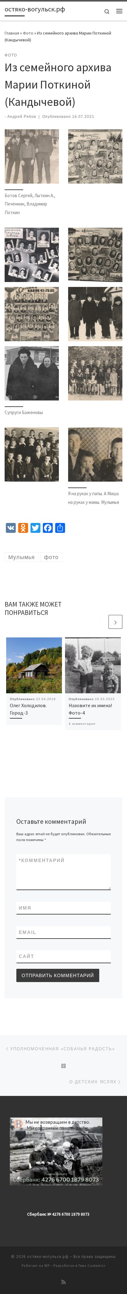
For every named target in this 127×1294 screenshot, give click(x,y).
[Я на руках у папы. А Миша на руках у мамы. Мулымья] (95, 454)
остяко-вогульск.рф (48, 1256)
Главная (12, 33)
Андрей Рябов (21, 116)
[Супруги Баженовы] (32, 373)
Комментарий (42, 860)
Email (27, 932)
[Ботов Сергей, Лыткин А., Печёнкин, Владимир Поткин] (32, 156)
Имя (25, 907)
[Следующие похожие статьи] (115, 622)
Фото (28, 33)
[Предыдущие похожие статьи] (101, 622)
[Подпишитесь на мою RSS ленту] (63, 1282)
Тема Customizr (91, 1265)
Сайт (26, 956)
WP (47, 1265)
